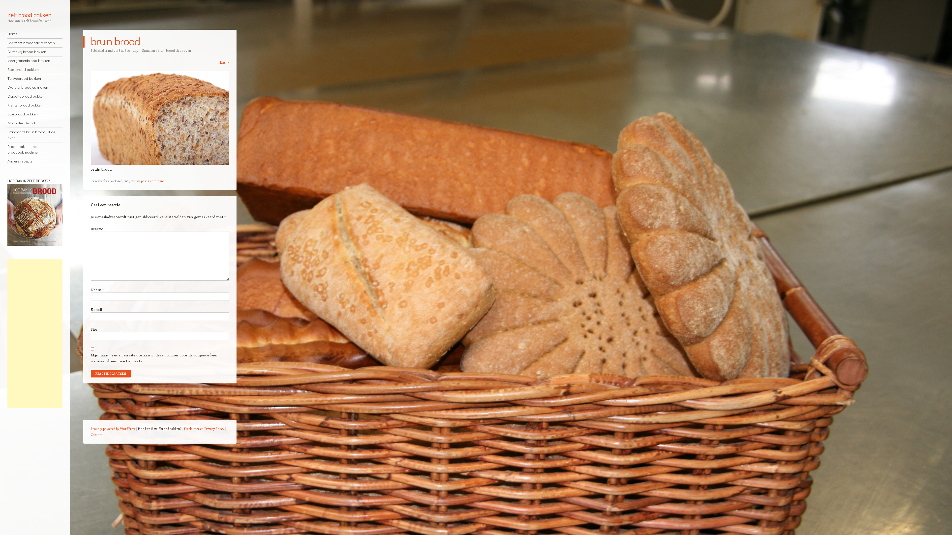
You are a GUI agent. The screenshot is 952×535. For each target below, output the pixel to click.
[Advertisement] (34, 333)
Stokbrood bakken (22, 114)
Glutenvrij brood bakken (26, 52)
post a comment (152, 181)
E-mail (97, 309)
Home (12, 34)
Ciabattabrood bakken (26, 96)
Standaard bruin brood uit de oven (31, 135)
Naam (97, 289)
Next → (223, 62)
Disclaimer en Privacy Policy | (205, 429)
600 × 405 (131, 50)
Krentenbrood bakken (25, 105)
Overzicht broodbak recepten (31, 43)
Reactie (98, 228)
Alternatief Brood (21, 123)
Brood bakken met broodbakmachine (22, 149)
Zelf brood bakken (29, 15)
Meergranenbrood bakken (28, 60)
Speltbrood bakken (23, 69)
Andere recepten (20, 161)
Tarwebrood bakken (24, 78)
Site (94, 329)
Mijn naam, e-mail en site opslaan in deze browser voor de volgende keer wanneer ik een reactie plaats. (154, 357)
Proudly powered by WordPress (113, 429)
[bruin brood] (160, 163)
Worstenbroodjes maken (27, 87)
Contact (96, 434)
